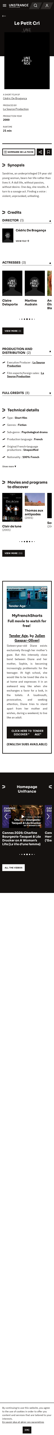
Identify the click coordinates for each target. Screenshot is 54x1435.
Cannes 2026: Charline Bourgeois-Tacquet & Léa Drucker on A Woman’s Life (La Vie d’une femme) (21, 838)
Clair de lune (11, 526)
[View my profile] (47, 5)
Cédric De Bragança (15, 98)
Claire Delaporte (10, 302)
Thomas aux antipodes (34, 512)
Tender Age (18, 635)
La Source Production (16, 109)
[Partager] (40, 152)
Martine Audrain (31, 302)
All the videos (13, 867)
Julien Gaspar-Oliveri (30, 638)
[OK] (27, 1430)
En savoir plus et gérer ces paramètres (23, 1422)
